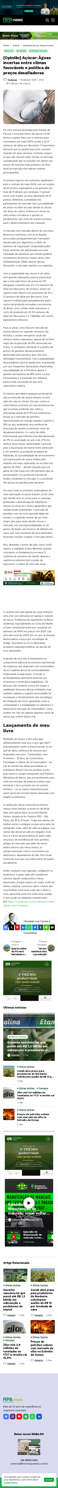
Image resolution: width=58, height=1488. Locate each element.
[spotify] (26, 1416)
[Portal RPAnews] (13, 20)
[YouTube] (19, 1416)
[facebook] (6, 1416)
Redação (15, 1055)
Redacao (12, 79)
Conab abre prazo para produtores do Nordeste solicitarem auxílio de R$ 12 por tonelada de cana (35, 1074)
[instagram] (12, 1416)
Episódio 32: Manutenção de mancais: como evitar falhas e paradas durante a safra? (27, 1209)
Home (6, 45)
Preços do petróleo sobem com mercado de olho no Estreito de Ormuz (33, 1117)
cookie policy (11, 1482)
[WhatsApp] (32, 1416)
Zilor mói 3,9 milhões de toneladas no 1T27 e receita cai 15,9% (35, 1095)
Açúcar (16, 45)
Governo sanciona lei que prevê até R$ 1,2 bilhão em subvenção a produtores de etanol (28, 1046)
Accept (49, 1480)
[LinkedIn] (39, 1416)
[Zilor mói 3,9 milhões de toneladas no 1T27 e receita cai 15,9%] (9, 1093)
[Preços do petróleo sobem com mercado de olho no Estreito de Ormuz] (9, 1114)
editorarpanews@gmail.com (25, 1219)
